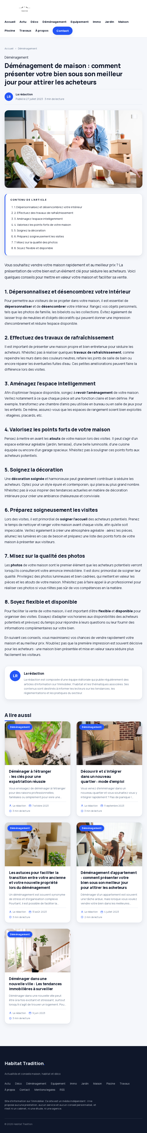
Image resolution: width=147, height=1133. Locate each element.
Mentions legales (44, 1089)
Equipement (80, 22)
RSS (62, 1089)
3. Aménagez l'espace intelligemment (38, 219)
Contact (62, 31)
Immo (97, 22)
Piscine (10, 31)
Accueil (10, 22)
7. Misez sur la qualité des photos (36, 242)
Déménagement (54, 22)
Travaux (25, 31)
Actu (23, 22)
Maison (123, 22)
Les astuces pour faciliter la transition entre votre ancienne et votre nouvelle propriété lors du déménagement (37, 880)
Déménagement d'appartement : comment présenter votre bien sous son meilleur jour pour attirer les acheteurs (109, 880)
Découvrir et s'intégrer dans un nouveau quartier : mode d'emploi (102, 776)
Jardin (109, 22)
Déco (34, 22)
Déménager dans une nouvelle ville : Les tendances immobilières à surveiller (35, 983)
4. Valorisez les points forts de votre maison (42, 224)
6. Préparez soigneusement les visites (39, 236)
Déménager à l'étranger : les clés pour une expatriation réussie (30, 776)
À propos (41, 31)
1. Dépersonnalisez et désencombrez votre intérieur (48, 207)
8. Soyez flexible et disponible (33, 248)
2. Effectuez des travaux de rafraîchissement (43, 213)
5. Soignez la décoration (30, 230)
